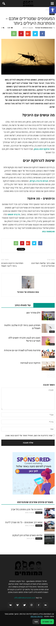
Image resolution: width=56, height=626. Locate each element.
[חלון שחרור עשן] (48, 315)
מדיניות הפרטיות (37, 616)
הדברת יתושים (14, 214)
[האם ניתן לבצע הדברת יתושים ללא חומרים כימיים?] (48, 340)
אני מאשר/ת (47, 621)
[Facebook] (38, 605)
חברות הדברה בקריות (39, 181)
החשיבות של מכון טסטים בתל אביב (26, 509)
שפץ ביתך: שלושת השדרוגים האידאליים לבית (43, 264)
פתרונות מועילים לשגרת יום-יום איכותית (22, 350)
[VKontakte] (10, 605)
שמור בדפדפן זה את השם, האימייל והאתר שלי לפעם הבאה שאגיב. (28, 435)
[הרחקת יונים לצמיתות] (48, 365)
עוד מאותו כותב (23, 305)
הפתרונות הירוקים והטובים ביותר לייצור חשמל (12, 264)
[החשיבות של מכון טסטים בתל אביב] (49, 513)
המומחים (39, 512)
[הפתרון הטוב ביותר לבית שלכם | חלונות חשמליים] (48, 328)
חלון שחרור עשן (33, 312)
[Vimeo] (17, 605)
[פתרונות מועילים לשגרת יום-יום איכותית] (48, 353)
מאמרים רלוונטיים (42, 305)
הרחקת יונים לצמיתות (30, 363)
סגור (36, 621)
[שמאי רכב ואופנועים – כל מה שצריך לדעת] (49, 526)
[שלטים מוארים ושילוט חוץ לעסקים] (49, 539)
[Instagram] (31, 605)
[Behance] (45, 605)
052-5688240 (48, 231)
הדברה (52, 14)
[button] (52, 10)
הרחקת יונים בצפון (41, 149)
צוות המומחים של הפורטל (43, 28)
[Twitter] (24, 605)
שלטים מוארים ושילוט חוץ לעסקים (27, 535)
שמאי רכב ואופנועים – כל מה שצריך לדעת (23, 522)
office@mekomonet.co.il (24, 597)
